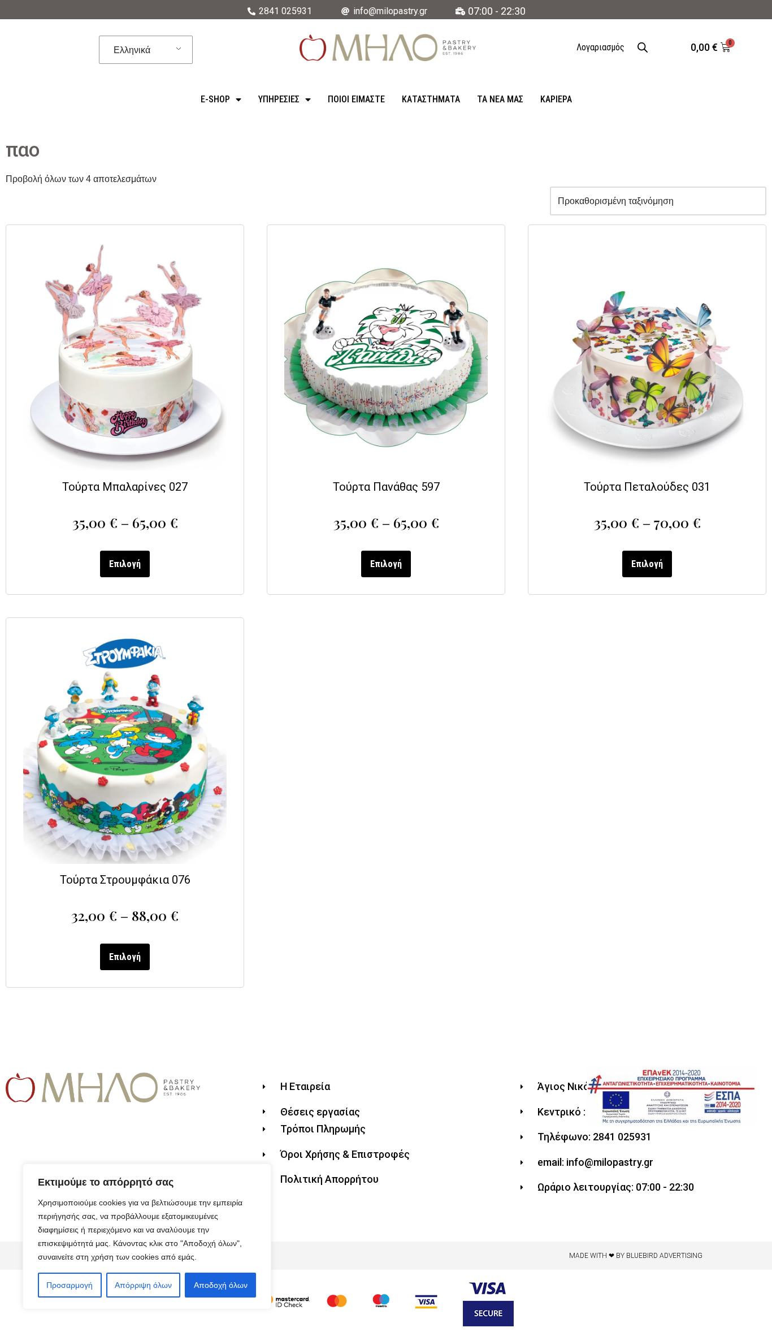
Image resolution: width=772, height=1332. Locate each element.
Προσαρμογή (69, 1285)
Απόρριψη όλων (143, 1285)
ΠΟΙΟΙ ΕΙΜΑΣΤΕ (356, 99)
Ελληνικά (132, 50)
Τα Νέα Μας (500, 99)
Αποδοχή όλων (221, 1285)
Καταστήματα (431, 99)
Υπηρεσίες (279, 99)
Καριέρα (556, 99)
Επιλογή (125, 564)
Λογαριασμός (600, 47)
